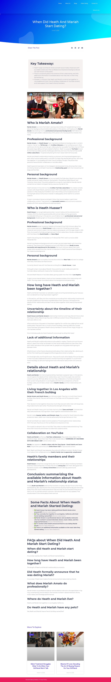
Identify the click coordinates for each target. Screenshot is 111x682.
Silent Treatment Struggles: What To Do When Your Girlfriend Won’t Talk (41, 666)
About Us (67, 3)
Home (60, 3)
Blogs (75, 3)
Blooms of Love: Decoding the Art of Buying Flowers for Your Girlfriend (70, 666)
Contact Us (94, 3)
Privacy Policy (43, 679)
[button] (72, 48)
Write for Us (96, 10)
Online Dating (84, 3)
